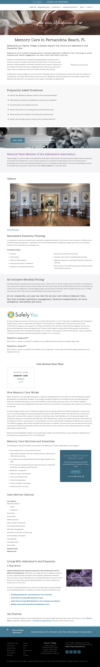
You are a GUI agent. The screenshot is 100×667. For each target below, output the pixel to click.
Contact (25, 643)
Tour (24, 648)
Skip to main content (91, 13)
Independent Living (12, 643)
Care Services (11, 645)
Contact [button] (89, 7)
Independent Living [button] (43, 7)
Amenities (10, 655)
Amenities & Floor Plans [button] (70, 7)
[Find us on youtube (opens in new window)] (71, 651)
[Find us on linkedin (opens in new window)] (79, 651)
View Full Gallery (13, 230)
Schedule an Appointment (57, 2)
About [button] (82, 7)
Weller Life (33, 7)
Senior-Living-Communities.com (75, 646)
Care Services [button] (56, 7)
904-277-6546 (53, 651)
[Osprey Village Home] (13, 7)
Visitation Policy (27, 650)
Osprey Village (22, 661)
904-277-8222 (53, 649)
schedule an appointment (42, 140)
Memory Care (10, 650)
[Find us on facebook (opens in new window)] (67, 651)
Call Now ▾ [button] (37, 2)
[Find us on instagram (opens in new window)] (75, 651)
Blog (24, 653)
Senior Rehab (10, 653)
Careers (25, 645)
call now (17, 140)
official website (46, 166)
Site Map (25, 655)
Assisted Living (11, 648)
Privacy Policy (83, 661)
